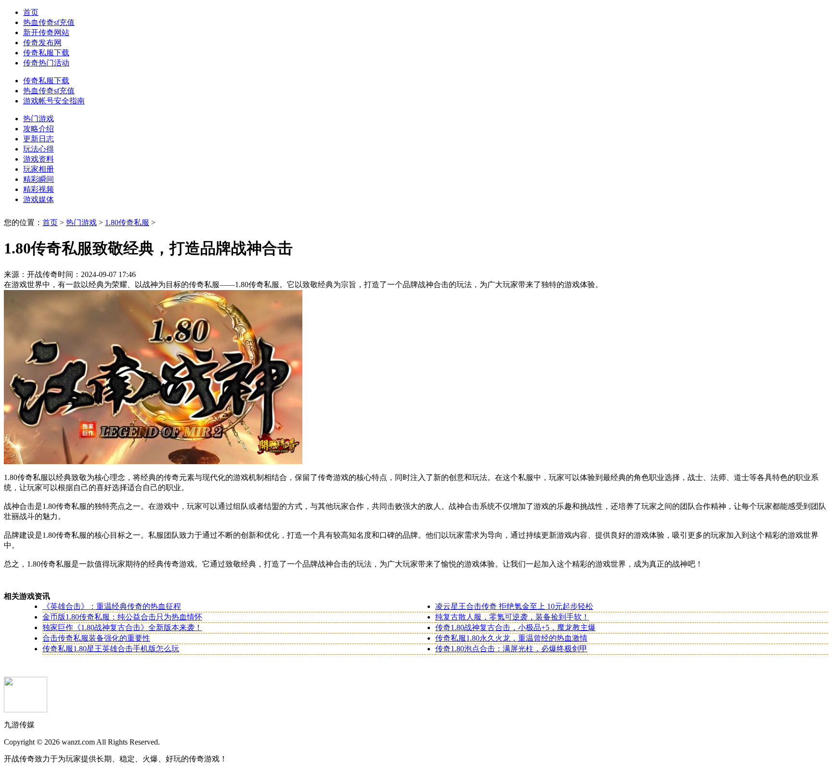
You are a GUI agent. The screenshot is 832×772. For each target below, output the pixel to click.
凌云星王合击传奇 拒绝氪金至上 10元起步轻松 (514, 606)
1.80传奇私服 (127, 222)
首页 (31, 12)
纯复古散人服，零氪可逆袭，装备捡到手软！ (512, 617)
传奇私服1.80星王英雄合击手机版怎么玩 (110, 649)
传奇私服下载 (46, 53)
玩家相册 (38, 169)
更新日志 (38, 139)
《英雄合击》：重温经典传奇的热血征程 (111, 606)
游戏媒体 (38, 199)
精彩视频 (38, 189)
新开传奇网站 (46, 32)
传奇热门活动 (46, 63)
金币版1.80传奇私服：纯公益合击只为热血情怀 (122, 617)
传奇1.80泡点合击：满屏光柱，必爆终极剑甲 (511, 649)
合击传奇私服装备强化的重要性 (96, 638)
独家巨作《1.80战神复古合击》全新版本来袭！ (122, 627)
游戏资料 (38, 159)
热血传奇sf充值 (49, 22)
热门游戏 (38, 118)
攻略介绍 (38, 129)
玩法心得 (38, 149)
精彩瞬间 (38, 179)
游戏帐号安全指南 (54, 101)
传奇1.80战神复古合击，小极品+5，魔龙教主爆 (515, 627)
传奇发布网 (42, 42)
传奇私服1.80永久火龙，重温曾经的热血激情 (511, 638)
